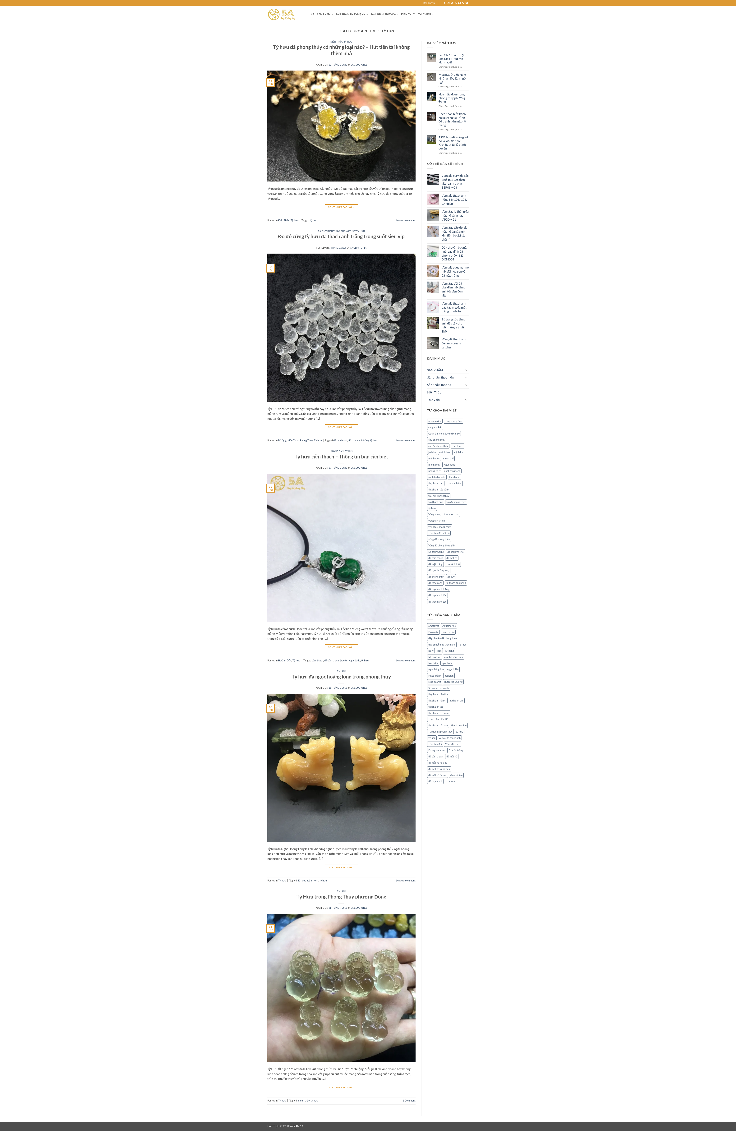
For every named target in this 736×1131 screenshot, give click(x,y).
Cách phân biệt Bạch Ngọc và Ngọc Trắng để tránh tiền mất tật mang (452, 119)
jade (439, 650)
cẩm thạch (317, 660)
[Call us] (463, 3)
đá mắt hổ (451, 557)
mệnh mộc (434, 458)
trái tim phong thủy (438, 495)
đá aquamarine (455, 551)
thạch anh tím (435, 483)
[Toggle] (466, 370)
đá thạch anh (340, 440)
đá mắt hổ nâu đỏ (437, 762)
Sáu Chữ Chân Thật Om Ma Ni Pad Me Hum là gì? (451, 58)
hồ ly (431, 650)
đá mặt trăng (435, 564)
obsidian (448, 675)
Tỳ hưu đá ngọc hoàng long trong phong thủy (341, 676)
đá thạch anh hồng (456, 582)
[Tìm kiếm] (312, 14)
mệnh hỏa (444, 452)
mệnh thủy (434, 464)
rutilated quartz (436, 477)
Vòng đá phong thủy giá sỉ (442, 545)
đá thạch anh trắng (358, 440)
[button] (429, 3)
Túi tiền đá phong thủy (440, 731)
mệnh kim (458, 452)
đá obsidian (456, 775)
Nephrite (433, 663)
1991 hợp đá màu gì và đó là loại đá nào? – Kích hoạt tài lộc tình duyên (453, 142)
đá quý (451, 576)
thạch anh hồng (436, 700)
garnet (462, 644)
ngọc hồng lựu (436, 669)
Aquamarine (449, 625)
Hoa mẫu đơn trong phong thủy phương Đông (452, 97)
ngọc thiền (452, 669)
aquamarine (434, 421)
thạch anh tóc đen (438, 725)
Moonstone (434, 657)
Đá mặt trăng (456, 750)
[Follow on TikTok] (452, 3)
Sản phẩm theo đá (383, 14)
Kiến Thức (408, 14)
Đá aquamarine (436, 750)
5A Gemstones (359, 64)
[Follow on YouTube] (467, 3)
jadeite (343, 660)
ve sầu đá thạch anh (450, 737)
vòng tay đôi (435, 744)
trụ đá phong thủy (456, 501)
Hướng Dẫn (337, 451)
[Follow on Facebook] (445, 3)
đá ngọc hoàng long (307, 880)
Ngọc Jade (354, 660)
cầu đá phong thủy (438, 446)
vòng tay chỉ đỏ (436, 520)
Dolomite (433, 632)
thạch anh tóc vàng (438, 489)
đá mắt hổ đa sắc (437, 775)
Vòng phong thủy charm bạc (443, 514)
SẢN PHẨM (323, 14)
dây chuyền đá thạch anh (441, 644)
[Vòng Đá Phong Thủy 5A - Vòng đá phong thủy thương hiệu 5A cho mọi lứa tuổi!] (286, 14)
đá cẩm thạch (331, 660)
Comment (409, 1100)
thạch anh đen (459, 725)
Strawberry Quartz (438, 688)
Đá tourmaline (436, 551)
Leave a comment (406, 220)
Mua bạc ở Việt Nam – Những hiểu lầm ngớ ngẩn (453, 78)
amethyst (433, 625)
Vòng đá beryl (452, 744)
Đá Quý (322, 231)
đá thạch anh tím (437, 595)
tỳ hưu (313, 220)
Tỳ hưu (348, 41)
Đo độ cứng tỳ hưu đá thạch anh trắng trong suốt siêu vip (341, 236)
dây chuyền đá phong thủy (442, 638)
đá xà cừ (450, 781)
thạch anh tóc (454, 483)
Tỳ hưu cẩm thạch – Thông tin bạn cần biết (341, 456)
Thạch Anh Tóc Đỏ (438, 719)
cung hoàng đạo (453, 421)
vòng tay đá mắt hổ (438, 533)
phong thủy (303, 1100)
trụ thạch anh (435, 501)
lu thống (449, 650)
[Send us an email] (459, 3)
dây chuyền (448, 632)
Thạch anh (454, 477)
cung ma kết (435, 427)
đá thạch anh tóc (437, 601)
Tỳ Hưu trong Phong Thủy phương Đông (341, 896)
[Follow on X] (456, 3)
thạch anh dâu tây (438, 694)
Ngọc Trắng (434, 675)
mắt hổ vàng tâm (453, 657)
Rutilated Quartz (453, 681)
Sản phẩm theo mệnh (351, 14)
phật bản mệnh (452, 470)
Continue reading (341, 207)
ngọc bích (447, 663)
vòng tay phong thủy (439, 526)
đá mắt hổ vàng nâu (439, 768)
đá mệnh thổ (453, 564)
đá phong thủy (436, 576)
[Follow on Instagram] (448, 3)
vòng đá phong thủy (439, 539)
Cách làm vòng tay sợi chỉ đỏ (444, 433)
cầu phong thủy (436, 439)
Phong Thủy (348, 231)
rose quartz (434, 681)
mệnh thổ (448, 458)
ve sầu (431, 737)
